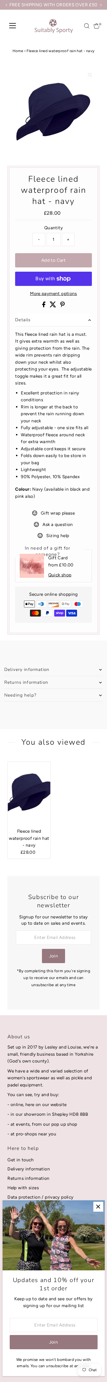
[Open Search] (86, 25)
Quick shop (60, 575)
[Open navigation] (12, 26)
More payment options (53, 293)
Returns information (28, 1178)
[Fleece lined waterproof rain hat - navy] (29, 794)
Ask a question (58, 524)
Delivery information (28, 1169)
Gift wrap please (58, 513)
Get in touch (20, 1159)
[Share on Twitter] (53, 305)
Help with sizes (23, 1187)
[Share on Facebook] (44, 305)
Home (18, 51)
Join (53, 956)
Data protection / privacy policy (40, 1197)
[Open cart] (97, 25)
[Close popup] (98, 1207)
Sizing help (57, 535)
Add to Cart (53, 260)
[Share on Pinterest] (62, 305)
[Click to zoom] (90, 75)
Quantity (53, 227)
